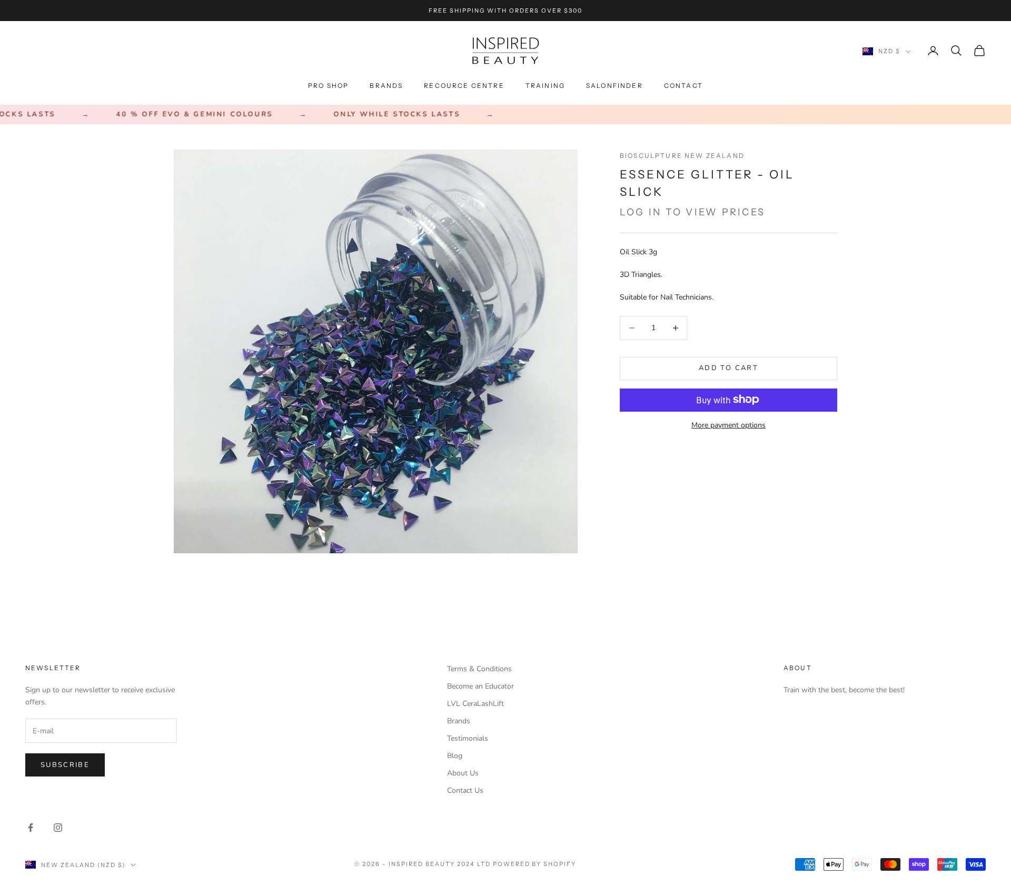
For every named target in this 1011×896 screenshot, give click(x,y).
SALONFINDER (614, 85)
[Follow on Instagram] (58, 827)
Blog (454, 756)
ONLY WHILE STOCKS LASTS (377, 114)
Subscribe (65, 765)
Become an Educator (480, 686)
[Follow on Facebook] (30, 827)
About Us (463, 773)
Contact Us (465, 790)
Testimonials (467, 738)
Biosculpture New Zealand (682, 156)
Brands (458, 721)
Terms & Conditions (479, 669)
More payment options (728, 425)
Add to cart (728, 368)
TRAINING (545, 85)
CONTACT (683, 85)
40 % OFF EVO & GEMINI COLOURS (174, 114)
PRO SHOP (328, 85)
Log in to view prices (692, 212)
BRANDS (386, 85)
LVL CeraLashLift (475, 704)
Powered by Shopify (535, 864)
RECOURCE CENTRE (464, 85)
